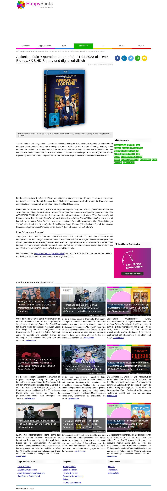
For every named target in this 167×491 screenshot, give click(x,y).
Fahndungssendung (130, 160)
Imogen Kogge (128, 154)
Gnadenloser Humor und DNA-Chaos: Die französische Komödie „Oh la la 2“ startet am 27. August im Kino (128, 308)
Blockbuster (145, 160)
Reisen (66, 479)
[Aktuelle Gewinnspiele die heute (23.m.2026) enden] (132, 278)
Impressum (112, 470)
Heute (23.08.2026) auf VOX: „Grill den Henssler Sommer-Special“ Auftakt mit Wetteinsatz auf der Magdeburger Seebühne (37, 306)
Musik (121, 46)
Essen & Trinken (70, 470)
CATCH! (131, 145)
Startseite (26, 46)
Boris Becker (120, 145)
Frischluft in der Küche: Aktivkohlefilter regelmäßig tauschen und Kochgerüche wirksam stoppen (37, 424)
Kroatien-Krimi (129, 151)
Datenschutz (113, 473)
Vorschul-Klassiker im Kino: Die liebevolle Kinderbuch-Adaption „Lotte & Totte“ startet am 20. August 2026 (128, 424)
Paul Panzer (128, 163)
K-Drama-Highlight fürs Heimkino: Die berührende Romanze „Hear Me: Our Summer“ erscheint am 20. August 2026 (82, 424)
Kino (64, 46)
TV (102, 46)
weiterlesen (30, 340)
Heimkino (83, 46)
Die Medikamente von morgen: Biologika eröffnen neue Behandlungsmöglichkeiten (83, 367)
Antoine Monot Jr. (128, 157)
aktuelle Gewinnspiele (27, 470)
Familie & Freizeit (70, 473)
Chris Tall (126, 148)
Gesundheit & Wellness (73, 476)
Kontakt (111, 467)
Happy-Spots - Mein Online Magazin (34, 5)
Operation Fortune (42, 254)
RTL (58, 315)
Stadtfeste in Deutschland (28, 476)
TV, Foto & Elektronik (72, 482)
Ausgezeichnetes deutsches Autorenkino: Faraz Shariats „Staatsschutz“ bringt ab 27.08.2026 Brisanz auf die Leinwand (128, 366)
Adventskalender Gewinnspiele (31, 473)
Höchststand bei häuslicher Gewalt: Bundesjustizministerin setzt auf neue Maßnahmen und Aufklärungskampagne (82, 308)
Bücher (141, 46)
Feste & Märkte (24, 467)
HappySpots (22, 51)
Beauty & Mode (69, 467)
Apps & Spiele (45, 46)
